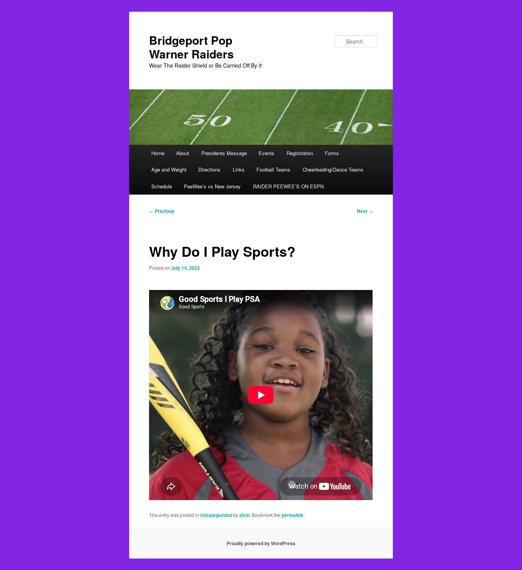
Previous (161, 210)
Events (266, 153)
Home (157, 153)
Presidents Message (224, 153)
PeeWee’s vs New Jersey (212, 186)
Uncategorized (216, 515)
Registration (300, 153)
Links (239, 169)
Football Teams (273, 169)
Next (365, 210)
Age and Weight (168, 169)
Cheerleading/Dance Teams (333, 169)
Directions (209, 169)
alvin (244, 515)
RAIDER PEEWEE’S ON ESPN (288, 186)
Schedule (161, 186)
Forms (332, 153)
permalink (292, 515)
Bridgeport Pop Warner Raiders (191, 47)
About (182, 153)
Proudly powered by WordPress (261, 543)
